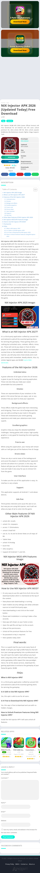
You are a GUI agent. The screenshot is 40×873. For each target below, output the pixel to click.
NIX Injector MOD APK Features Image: (16, 220)
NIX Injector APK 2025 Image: (13, 192)
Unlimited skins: (11, 199)
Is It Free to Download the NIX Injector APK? (19, 232)
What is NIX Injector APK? (13, 228)
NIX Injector (24, 141)
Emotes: (9, 201)
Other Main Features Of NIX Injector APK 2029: (18, 217)
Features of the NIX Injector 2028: (14, 197)
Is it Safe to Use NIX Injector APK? (16, 230)
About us (32, 864)
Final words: (7, 224)
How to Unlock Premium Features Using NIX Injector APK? (21, 235)
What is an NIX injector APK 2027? (14, 195)
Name (3, 803)
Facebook (4, 174)
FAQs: (5, 226)
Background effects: (12, 203)
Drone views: (10, 209)
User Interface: (11, 211)
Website (3, 821)
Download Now (20, 22)
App (7, 103)
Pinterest (20, 174)
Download (11, 157)
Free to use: (10, 207)
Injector (9, 121)
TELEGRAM (11, 161)
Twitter (12, 174)
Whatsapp (35, 174)
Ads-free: (9, 215)
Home (3, 103)
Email (3, 812)
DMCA (17, 864)
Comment (5, 778)
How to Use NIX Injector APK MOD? (15, 222)
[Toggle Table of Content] (34, 189)
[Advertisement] (20, 78)
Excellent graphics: (12, 205)
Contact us (24, 864)
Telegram (27, 174)
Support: (9, 213)
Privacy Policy (9, 864)
